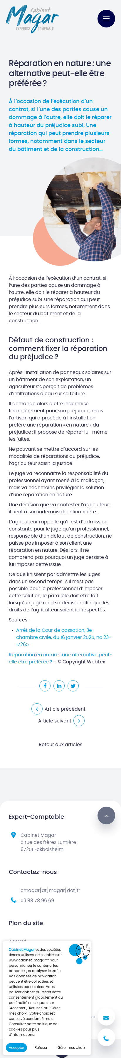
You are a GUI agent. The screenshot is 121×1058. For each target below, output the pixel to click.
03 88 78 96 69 (37, 900)
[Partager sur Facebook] (45, 685)
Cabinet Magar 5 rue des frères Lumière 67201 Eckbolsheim (48, 842)
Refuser (41, 1047)
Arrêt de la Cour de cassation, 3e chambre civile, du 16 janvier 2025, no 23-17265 (63, 637)
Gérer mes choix (71, 1047)
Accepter (16, 1047)
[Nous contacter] (106, 1017)
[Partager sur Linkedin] (59, 685)
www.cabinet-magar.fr (29, 960)
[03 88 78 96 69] (106, 1037)
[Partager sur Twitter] (73, 685)
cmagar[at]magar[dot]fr (50, 890)
